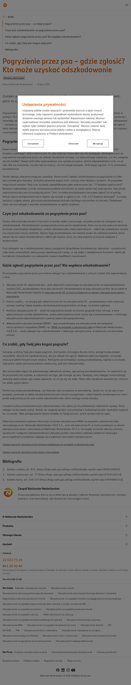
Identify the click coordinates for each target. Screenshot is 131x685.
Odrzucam (73, 143)
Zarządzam (33, 143)
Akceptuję (98, 143)
